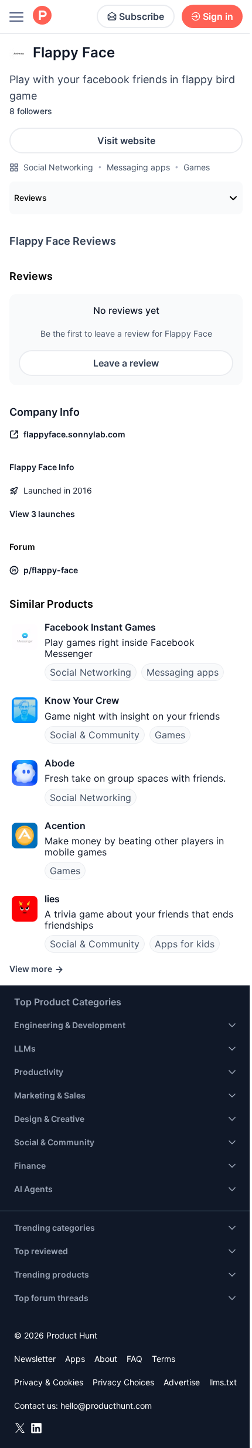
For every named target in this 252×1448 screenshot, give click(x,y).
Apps (75, 1359)
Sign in (218, 16)
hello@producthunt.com (106, 1406)
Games (196, 167)
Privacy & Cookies (48, 1382)
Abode (59, 763)
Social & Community (94, 735)
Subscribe (141, 16)
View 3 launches (42, 514)
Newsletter (35, 1359)
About (105, 1359)
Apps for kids (184, 944)
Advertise (182, 1382)
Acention (65, 825)
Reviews (30, 198)
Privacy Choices (123, 1382)
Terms (163, 1359)
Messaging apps (138, 167)
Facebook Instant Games (100, 627)
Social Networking (58, 167)
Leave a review (126, 363)
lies (52, 899)
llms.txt (223, 1382)
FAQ (134, 1359)
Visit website (126, 140)
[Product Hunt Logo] (42, 16)
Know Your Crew (82, 700)
